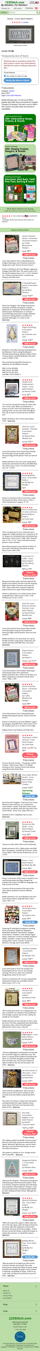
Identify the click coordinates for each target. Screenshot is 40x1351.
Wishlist (30, 8)
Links (5, 1311)
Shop (5, 1304)
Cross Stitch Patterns (13, 95)
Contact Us (5, 8)
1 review (25, 22)
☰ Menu (4, 12)
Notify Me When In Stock (17, 80)
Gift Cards (18, 8)
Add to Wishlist (29, 258)
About (5, 1286)
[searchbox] (24, 12)
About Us (6, 1291)
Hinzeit (11, 91)
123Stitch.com (20, 1318)
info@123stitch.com (20, 1327)
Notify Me (30, 796)
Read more (6, 320)
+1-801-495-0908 (20, 1329)
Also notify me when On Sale (16, 76)
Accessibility (7, 1298)
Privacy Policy (7, 1296)
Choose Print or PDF (30, 573)
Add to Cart (30, 254)
